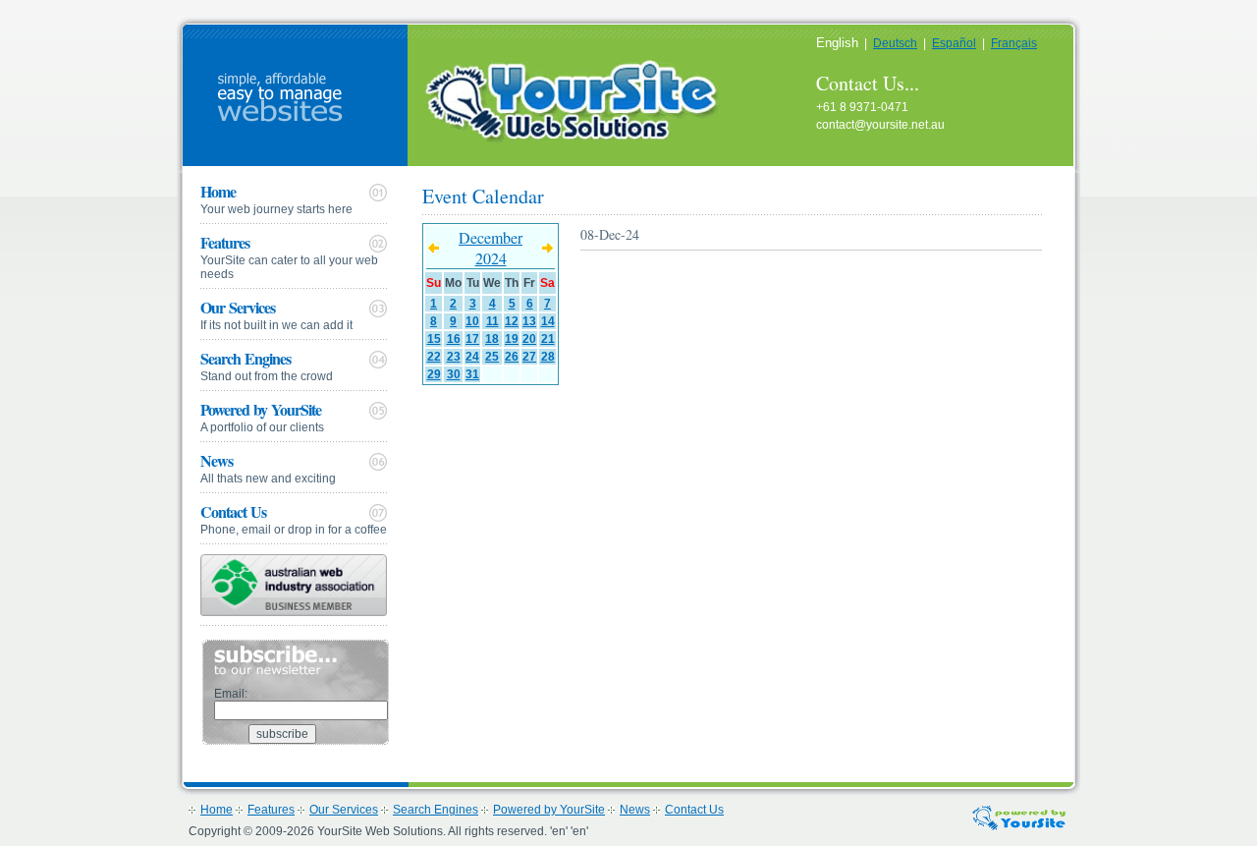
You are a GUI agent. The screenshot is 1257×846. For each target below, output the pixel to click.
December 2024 (490, 247)
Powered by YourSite (262, 416)
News (268, 467)
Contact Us (293, 518)
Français (1014, 43)
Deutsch (895, 43)
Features (289, 256)
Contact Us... (867, 83)
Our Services (276, 314)
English (837, 42)
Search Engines (266, 365)
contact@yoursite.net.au (880, 125)
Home (276, 198)
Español (954, 43)
